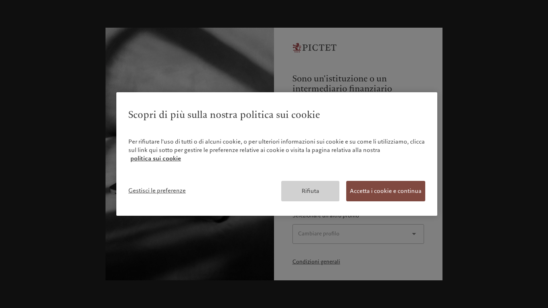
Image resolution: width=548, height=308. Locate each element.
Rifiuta (310, 191)
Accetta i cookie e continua (386, 191)
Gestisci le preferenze (157, 190)
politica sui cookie (155, 158)
